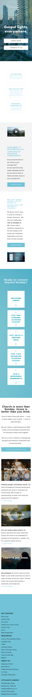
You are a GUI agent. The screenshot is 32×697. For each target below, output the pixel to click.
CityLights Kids (6, 641)
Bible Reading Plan (7, 632)
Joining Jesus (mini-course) (10, 624)
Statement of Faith (7, 664)
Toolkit (3, 644)
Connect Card (5, 627)
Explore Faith (5, 619)
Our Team (4, 672)
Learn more (16, 184)
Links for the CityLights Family (10, 639)
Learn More (16, 40)
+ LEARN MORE (7, 500)
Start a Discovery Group (9, 649)
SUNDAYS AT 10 (16, 47)
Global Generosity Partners (9, 669)
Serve (3, 630)
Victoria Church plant (8, 691)
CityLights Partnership (8, 674)
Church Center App (7, 655)
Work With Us (5, 666)
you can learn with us (16, 449)
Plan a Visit (4, 616)
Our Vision (4, 622)
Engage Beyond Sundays (9, 694)
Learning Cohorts (6, 647)
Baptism (3, 657)
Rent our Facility (6, 652)
